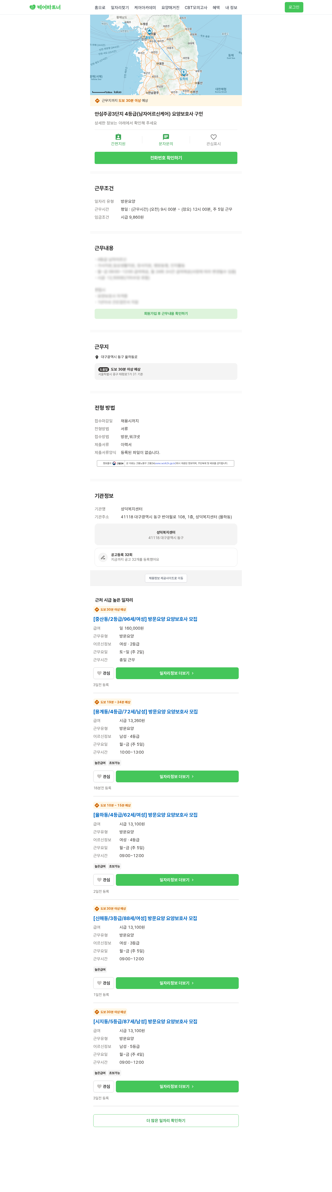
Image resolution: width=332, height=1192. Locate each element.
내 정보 (231, 7)
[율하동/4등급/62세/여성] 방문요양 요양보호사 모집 (145, 815)
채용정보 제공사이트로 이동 (166, 578)
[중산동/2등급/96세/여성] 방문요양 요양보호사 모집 (145, 619)
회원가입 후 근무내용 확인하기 (166, 313)
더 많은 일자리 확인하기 (166, 1120)
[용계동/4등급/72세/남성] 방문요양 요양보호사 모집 (145, 712)
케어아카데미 (145, 7)
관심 (106, 673)
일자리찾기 (120, 7)
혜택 (216, 7)
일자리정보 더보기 (174, 673)
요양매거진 (170, 7)
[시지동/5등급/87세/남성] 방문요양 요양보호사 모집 (145, 1021)
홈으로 (100, 7)
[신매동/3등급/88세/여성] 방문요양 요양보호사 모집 (145, 918)
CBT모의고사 (196, 7)
